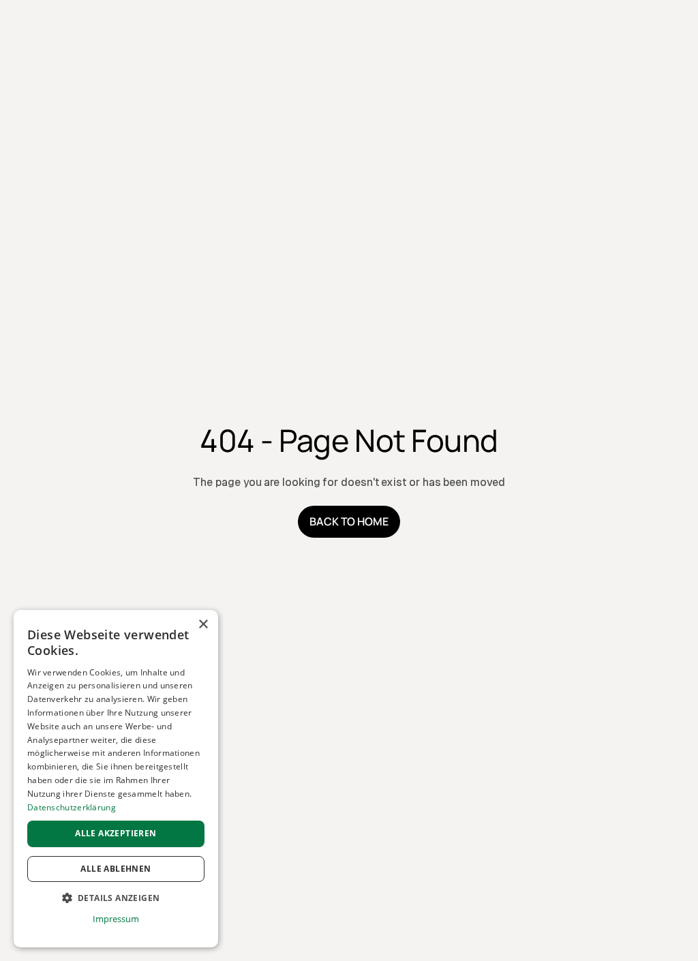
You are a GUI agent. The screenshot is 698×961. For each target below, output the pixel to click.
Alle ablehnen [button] (115, 868)
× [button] (203, 625)
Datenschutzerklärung (71, 807)
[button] (115, 898)
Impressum (115, 919)
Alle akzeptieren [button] (115, 833)
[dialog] (116, 778)
